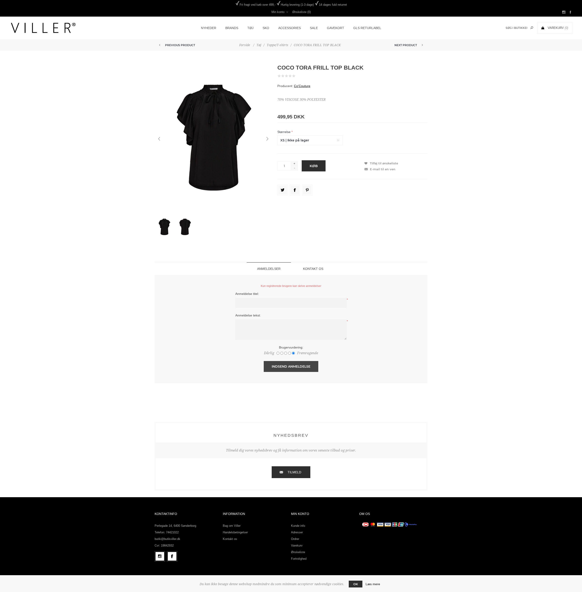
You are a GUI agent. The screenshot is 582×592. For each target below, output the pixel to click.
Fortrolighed (298, 558)
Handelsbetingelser (235, 532)
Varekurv (297, 545)
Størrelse (284, 132)
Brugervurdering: (291, 347)
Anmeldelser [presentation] (269, 269)
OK (355, 584)
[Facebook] (172, 556)
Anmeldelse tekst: (248, 315)
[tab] (269, 268)
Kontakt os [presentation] (313, 269)
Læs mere (373, 584)
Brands (231, 28)
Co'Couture (302, 86)
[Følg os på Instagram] (160, 556)
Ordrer (295, 539)
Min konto (277, 12)
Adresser (297, 532)
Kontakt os (230, 539)
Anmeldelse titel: (247, 294)
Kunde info (298, 525)
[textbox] (516, 28)
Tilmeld (294, 472)
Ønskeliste (298, 552)
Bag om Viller (232, 525)
